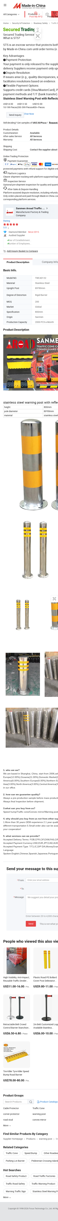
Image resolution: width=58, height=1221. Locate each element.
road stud (8, 1119)
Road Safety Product (16, 1176)
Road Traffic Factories (44, 1176)
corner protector (11, 1113)
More (6, 1197)
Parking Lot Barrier (15, 1160)
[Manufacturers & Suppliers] (29, 5)
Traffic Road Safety (15, 1183)
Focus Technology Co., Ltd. (41, 1208)
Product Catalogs (49, 1101)
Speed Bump (30, 1153)
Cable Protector (11, 1108)
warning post (39, 1113)
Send (30, 923)
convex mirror (39, 1119)
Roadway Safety (41, 23)
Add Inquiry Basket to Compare (22, 251)
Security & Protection (21, 23)
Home (6, 23)
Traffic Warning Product (43, 1183)
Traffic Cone (38, 1108)
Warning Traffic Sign (16, 1191)
